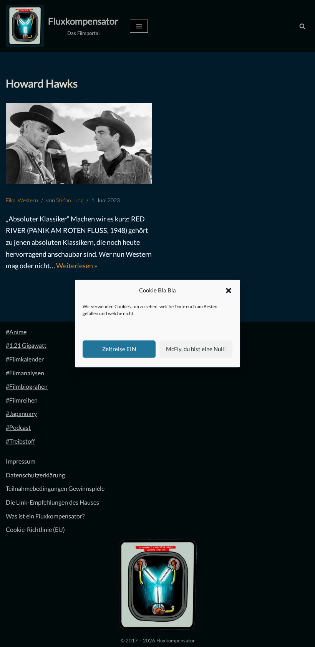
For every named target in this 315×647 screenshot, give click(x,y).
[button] (228, 290)
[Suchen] (302, 26)
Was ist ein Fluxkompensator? (45, 516)
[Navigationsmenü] (139, 26)
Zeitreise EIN (119, 348)
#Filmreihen (22, 400)
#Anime (16, 331)
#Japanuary (21, 413)
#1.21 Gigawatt (26, 345)
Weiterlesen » (76, 265)
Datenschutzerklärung (35, 475)
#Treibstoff (20, 441)
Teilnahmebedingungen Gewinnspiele (55, 488)
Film (10, 200)
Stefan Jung (69, 200)
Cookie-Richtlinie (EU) (35, 529)
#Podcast (18, 427)
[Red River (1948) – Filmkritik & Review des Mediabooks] (79, 143)
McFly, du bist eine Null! (196, 348)
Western (28, 200)
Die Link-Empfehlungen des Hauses (52, 502)
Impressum (20, 461)
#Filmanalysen (25, 372)
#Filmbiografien (27, 386)
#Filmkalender (25, 359)
